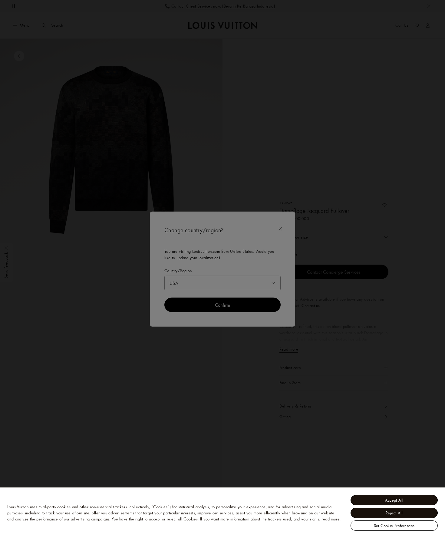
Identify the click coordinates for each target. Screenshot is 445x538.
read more (330, 519)
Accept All (394, 500)
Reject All (394, 513)
